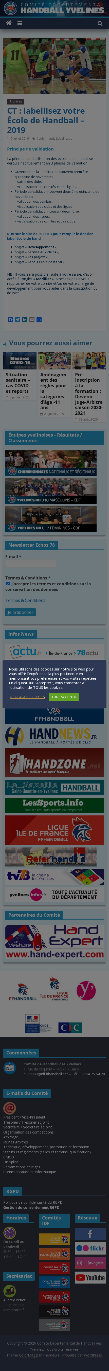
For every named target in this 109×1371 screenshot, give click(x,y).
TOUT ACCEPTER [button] (64, 696)
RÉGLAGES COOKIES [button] (27, 696)
